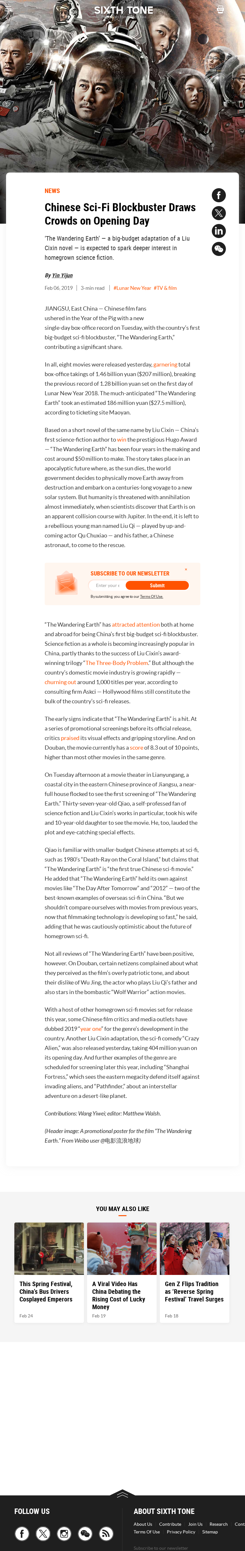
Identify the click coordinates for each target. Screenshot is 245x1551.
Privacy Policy (181, 1531)
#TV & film (165, 288)
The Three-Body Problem (116, 663)
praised (70, 738)
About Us (143, 1524)
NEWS (52, 190)
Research (219, 1524)
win (121, 439)
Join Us (195, 1524)
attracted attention (136, 624)
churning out (60, 682)
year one (90, 1028)
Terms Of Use (147, 1531)
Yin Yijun (62, 275)
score (136, 747)
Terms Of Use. (151, 596)
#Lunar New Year (132, 288)
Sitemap (210, 1531)
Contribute (170, 1524)
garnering (165, 364)
